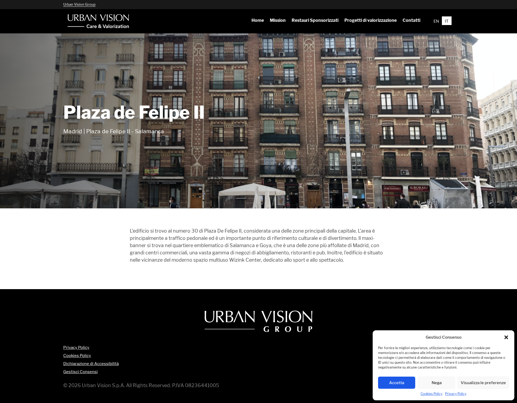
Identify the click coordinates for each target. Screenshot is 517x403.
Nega (437, 382)
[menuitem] (257, 20)
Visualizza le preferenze (483, 382)
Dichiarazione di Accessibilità (91, 364)
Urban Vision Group (79, 4)
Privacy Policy (455, 394)
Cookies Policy (431, 394)
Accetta (396, 382)
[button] (506, 337)
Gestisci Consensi (80, 372)
